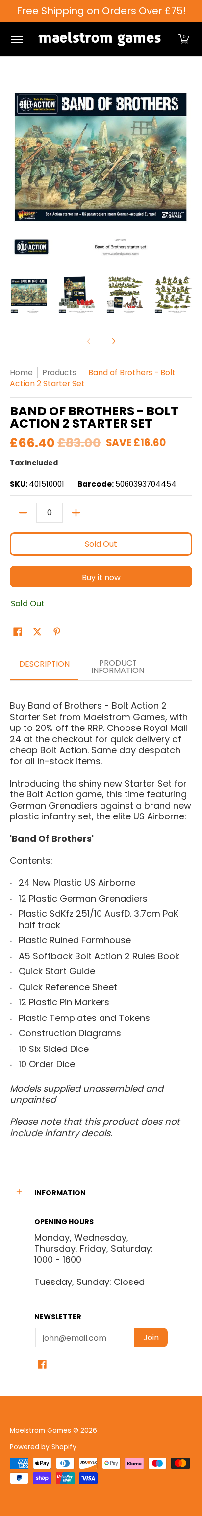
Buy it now (101, 577)
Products (59, 372)
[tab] (44, 667)
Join (151, 1337)
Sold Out (101, 544)
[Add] (76, 513)
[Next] (113, 341)
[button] (184, 39)
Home (21, 372)
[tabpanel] (101, 915)
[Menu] (16, 39)
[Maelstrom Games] (99, 39)
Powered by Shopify (43, 1447)
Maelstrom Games (40, 1430)
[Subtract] (23, 513)
